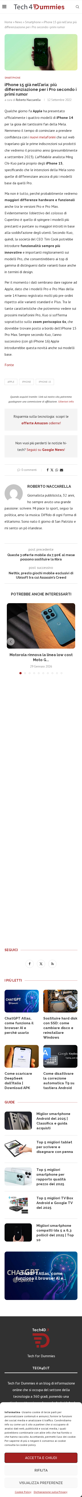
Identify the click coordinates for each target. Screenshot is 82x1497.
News (18, 22)
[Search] (77, 6)
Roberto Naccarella (28, 100)
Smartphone (33, 22)
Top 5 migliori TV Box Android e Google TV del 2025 (54, 1203)
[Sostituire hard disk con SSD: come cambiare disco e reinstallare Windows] (60, 1001)
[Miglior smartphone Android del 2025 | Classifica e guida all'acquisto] (18, 1121)
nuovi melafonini (43, 137)
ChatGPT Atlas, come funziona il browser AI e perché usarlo (19, 1025)
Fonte (9, 364)
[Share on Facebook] (48, 470)
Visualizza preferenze (41, 1483)
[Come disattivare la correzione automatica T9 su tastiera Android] (60, 1056)
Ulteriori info (66, 401)
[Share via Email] (61, 470)
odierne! (41, 423)
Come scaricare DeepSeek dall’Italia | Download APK (18, 1081)
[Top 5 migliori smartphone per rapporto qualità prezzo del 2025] (18, 1176)
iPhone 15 (45, 381)
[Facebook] (30, 963)
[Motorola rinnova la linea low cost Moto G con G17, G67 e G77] (41, 626)
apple (11, 381)
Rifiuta (41, 1470)
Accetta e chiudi (41, 1458)
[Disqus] (41, 745)
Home (8, 22)
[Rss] (52, 963)
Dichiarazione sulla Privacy (50, 1492)
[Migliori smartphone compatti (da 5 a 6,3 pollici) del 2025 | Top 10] (18, 1232)
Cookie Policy (23, 1492)
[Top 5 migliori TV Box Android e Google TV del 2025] (18, 1205)
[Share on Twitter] (52, 470)
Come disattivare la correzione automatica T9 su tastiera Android (58, 1081)
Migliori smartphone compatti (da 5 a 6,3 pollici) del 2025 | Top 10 (55, 1233)
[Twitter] (41, 963)
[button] (11, 641)
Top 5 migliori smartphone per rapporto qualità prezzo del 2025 (51, 1177)
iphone (26, 381)
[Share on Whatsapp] (56, 470)
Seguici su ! (46, 449)
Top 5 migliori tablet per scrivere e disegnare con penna (54, 1147)
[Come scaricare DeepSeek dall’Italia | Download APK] (22, 1056)
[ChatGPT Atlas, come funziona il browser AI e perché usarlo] (22, 1001)
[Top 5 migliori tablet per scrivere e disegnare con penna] (18, 1149)
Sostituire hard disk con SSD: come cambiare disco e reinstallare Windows (60, 1028)
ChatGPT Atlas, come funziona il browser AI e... (41, 1276)
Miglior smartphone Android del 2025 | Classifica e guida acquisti (53, 1121)
